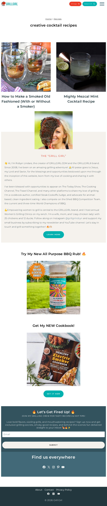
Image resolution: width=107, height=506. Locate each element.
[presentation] (26, 67)
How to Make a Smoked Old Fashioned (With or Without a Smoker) (26, 101)
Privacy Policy (64, 489)
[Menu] (102, 4)
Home (48, 19)
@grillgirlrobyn (73, 218)
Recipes (58, 19)
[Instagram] (53, 494)
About (38, 489)
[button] (89, 4)
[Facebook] (48, 494)
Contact (49, 489)
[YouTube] (58, 494)
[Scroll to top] (100, 495)
